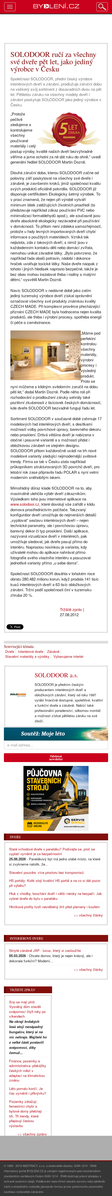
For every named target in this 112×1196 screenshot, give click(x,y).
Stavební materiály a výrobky (27, 656)
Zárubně (53, 651)
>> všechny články (88, 915)
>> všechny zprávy (32, 1134)
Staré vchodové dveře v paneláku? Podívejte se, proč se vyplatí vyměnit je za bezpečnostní (52, 851)
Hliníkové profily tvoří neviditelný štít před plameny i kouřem (54, 906)
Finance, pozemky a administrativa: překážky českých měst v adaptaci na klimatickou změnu (27, 1070)
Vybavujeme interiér (68, 656)
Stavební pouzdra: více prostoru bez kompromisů (46, 872)
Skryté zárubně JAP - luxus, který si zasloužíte (45, 950)
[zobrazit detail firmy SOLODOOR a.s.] (18, 695)
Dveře (9, 651)
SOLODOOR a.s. (56, 675)
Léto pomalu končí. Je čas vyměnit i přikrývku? (27, 1091)
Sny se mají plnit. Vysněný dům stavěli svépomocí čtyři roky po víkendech (27, 1009)
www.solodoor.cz (24, 504)
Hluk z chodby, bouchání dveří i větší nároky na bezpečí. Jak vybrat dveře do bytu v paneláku (55, 896)
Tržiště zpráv (71, 609)
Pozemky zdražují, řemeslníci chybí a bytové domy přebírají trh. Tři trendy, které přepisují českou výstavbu (25, 1113)
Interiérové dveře (30, 651)
